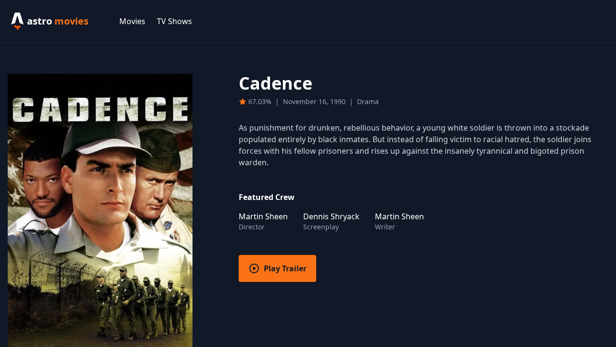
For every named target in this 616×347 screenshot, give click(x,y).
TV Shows (174, 21)
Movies (132, 21)
